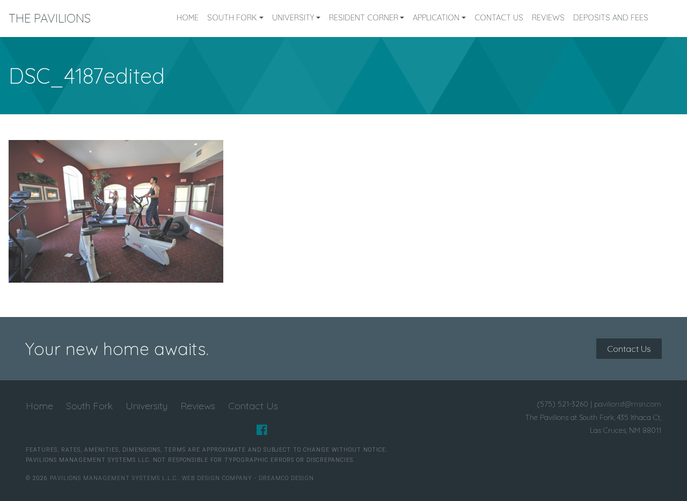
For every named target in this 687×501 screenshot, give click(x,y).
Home (188, 18)
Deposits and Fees (610, 18)
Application (436, 18)
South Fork (232, 18)
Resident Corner (363, 18)
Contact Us (498, 18)
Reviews (548, 18)
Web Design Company (217, 478)
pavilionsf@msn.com (627, 403)
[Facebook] (262, 430)
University (293, 18)
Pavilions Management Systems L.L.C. (114, 478)
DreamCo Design (286, 478)
